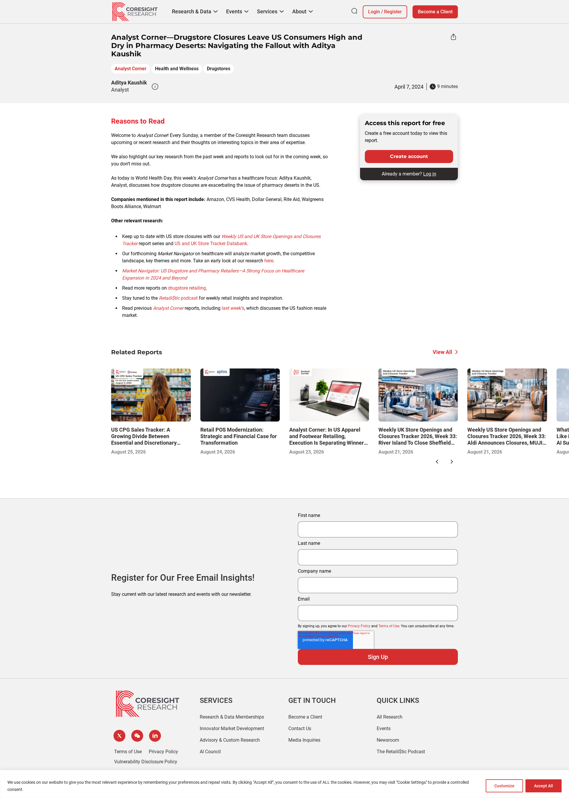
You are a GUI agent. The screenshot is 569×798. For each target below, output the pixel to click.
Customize (504, 785)
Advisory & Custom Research (230, 740)
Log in (429, 174)
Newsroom (388, 740)
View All (442, 352)
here (268, 261)
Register (393, 12)
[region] (284, 784)
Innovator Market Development (232, 728)
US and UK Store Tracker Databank (211, 243)
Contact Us (299, 728)
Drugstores (218, 68)
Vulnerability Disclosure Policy (145, 762)
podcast (178, 298)
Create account (409, 156)
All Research (389, 717)
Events (384, 728)
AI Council (210, 751)
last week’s (233, 308)
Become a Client (435, 12)
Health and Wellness (177, 68)
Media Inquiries (304, 740)
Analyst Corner (130, 68)
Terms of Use (388, 626)
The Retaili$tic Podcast (401, 751)
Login (374, 12)
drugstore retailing (187, 288)
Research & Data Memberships (232, 717)
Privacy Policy (359, 626)
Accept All (543, 785)
